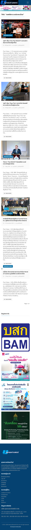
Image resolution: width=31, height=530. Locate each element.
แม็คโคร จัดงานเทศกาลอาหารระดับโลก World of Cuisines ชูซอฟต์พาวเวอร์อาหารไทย (15, 273)
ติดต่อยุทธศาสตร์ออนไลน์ (15, 526)
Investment (4, 494)
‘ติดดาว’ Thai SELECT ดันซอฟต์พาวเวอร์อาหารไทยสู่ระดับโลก (14, 163)
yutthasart (20, 223)
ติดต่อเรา (3, 502)
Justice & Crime (5, 492)
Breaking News (5, 476)
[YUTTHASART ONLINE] (9, 2)
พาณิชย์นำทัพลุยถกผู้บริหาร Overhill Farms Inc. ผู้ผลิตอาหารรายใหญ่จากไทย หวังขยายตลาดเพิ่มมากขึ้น (15, 220)
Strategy (3, 482)
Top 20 (3, 478)
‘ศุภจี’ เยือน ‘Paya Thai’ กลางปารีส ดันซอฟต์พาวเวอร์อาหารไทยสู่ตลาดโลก (15, 104)
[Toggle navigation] (28, 2)
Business (4, 486)
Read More (8, 77)
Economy (4, 480)
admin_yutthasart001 (20, 45)
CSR (2, 498)
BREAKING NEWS (8, 35)
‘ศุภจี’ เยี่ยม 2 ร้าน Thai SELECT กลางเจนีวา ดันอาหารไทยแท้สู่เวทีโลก (15, 42)
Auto (2, 500)
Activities (3, 496)
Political (3, 484)
